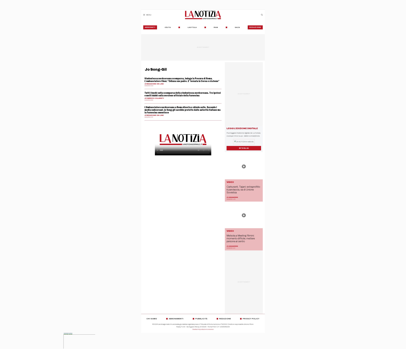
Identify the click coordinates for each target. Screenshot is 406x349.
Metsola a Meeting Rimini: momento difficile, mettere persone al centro (241, 238)
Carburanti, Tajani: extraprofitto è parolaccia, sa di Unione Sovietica (243, 189)
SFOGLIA (244, 148)
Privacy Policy (251, 319)
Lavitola (192, 27)
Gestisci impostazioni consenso (203, 329)
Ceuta (168, 27)
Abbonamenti (176, 319)
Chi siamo (152, 319)
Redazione (255, 27)
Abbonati (150, 27)
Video (230, 182)
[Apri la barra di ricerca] (262, 15)
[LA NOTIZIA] (203, 15)
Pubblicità (201, 319)
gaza (237, 27)
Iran (216, 27)
